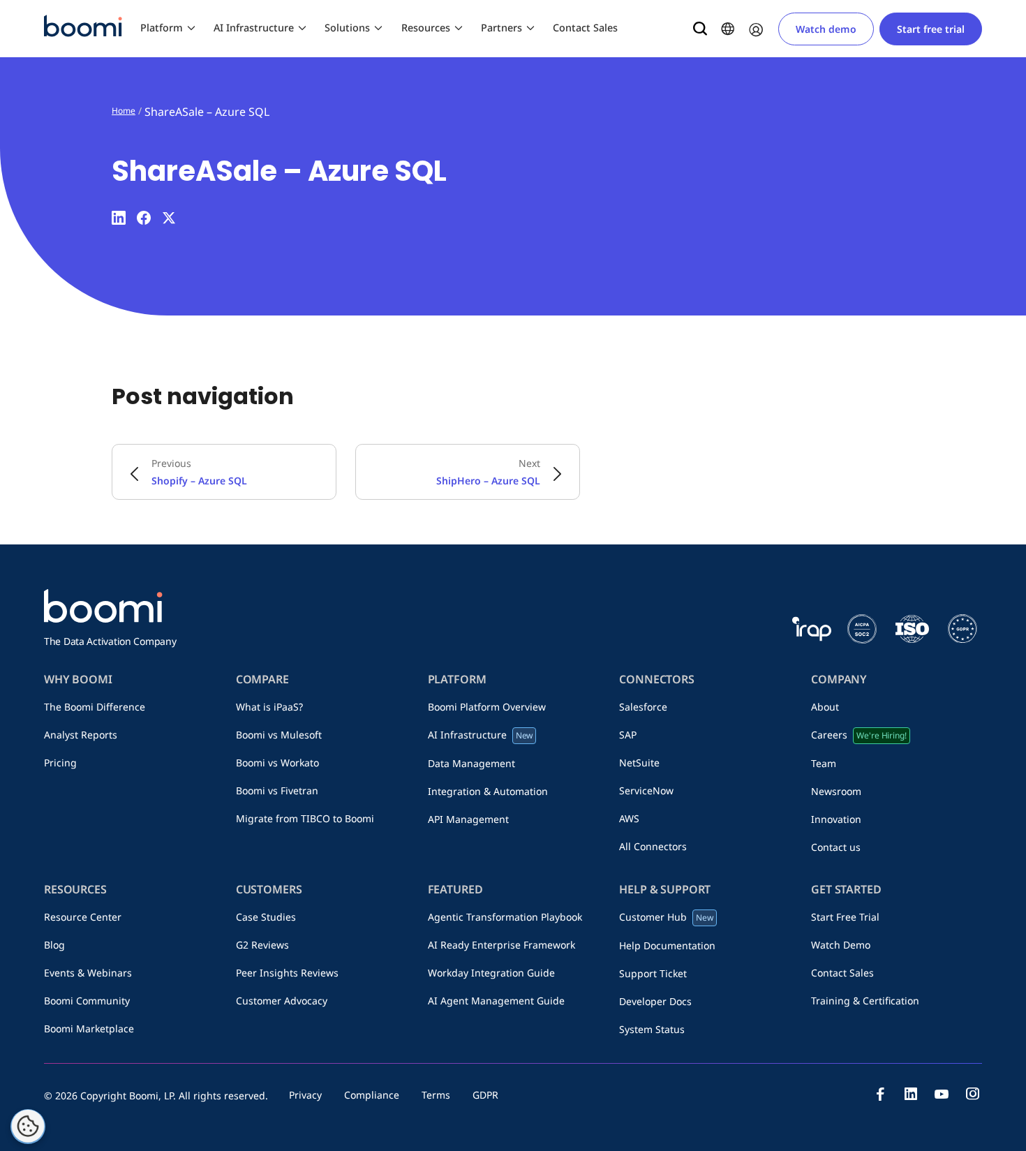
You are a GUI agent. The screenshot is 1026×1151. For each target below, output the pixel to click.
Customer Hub (666, 916)
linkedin (911, 1094)
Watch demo (826, 29)
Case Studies (266, 916)
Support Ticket (653, 973)
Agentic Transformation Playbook (505, 916)
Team (823, 763)
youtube (941, 1094)
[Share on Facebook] (144, 218)
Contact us (836, 847)
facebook (880, 1094)
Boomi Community (87, 1000)
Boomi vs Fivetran (277, 790)
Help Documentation (667, 945)
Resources (425, 27)
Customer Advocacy (281, 1000)
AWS (629, 818)
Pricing (60, 762)
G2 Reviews (262, 944)
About (825, 706)
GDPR (485, 1094)
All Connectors (653, 846)
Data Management (471, 763)
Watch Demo (840, 944)
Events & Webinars (88, 972)
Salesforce (643, 706)
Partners (501, 27)
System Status (652, 1029)
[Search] (700, 28)
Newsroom (836, 791)
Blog (54, 944)
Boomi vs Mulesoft (279, 734)
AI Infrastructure (254, 27)
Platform (161, 27)
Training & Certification (865, 1000)
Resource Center (82, 916)
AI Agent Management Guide (496, 1000)
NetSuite (639, 762)
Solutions (347, 27)
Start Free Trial (845, 916)
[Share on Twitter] (169, 218)
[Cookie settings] (27, 1126)
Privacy (305, 1094)
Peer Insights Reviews (287, 972)
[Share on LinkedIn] (119, 218)
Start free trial (931, 29)
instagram (972, 1094)
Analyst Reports (80, 734)
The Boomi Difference (94, 706)
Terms (436, 1094)
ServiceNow (646, 790)
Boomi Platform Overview (487, 706)
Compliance (371, 1094)
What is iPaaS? (269, 706)
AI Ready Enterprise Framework (501, 944)
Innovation (836, 819)
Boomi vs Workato (277, 762)
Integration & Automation (488, 791)
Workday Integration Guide (491, 972)
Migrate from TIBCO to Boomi (305, 818)
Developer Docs (655, 1001)
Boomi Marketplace (89, 1028)
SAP (628, 734)
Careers (858, 734)
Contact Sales (585, 27)
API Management (468, 819)
